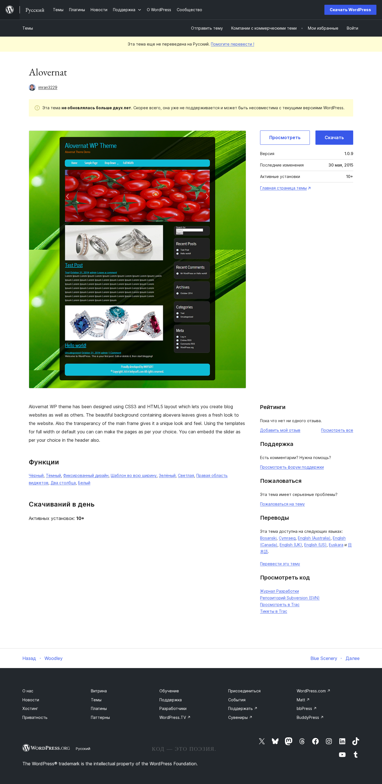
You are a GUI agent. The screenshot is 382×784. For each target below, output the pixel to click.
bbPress (307, 708)
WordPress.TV (175, 717)
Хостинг (30, 708)
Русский (83, 748)
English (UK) (291, 544)
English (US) (315, 544)
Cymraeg (287, 538)
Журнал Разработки (279, 591)
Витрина (99, 690)
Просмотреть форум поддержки (292, 467)
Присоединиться (244, 690)
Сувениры (240, 717)
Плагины (99, 708)
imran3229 (47, 87)
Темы (27, 28)
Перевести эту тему (280, 563)
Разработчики (173, 708)
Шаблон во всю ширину (134, 475)
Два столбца (63, 482)
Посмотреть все (337, 430)
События (237, 699)
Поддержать (243, 708)
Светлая (186, 475)
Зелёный (167, 475)
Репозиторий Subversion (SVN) (290, 597)
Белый (84, 482)
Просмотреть (285, 137)
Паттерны (100, 717)
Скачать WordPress (350, 9)
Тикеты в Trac (273, 611)
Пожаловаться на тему (282, 504)
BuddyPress (310, 717)
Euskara (336, 544)
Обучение (169, 690)
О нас (27, 690)
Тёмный (53, 475)
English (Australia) (314, 538)
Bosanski (268, 538)
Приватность (35, 717)
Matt (303, 699)
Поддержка (170, 699)
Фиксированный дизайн (86, 475)
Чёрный (36, 475)
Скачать (334, 137)
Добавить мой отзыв (280, 430)
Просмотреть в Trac (280, 604)
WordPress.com (314, 690)
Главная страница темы (283, 188)
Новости (30, 699)
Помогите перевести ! (232, 44)
